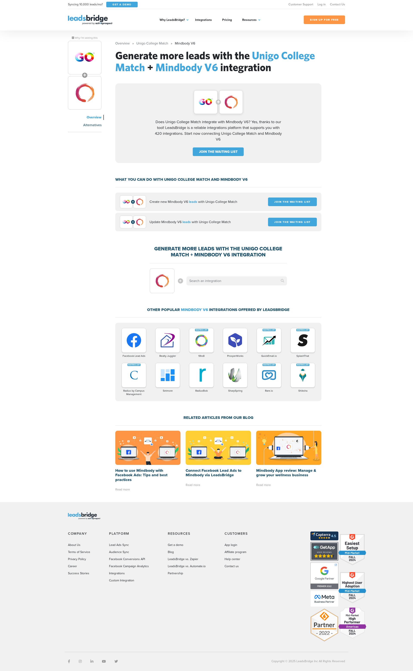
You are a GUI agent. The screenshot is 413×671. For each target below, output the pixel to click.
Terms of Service (79, 552)
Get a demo (175, 545)
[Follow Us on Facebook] (69, 661)
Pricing (227, 20)
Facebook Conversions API (127, 559)
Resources (249, 20)
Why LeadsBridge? (172, 20)
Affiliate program (235, 552)
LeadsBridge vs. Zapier (183, 559)
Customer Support (300, 4)
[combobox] (236, 280)
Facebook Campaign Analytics (129, 566)
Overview (94, 117)
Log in (321, 4)
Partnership (175, 573)
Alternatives (92, 125)
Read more (122, 489)
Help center (232, 559)
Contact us (232, 566)
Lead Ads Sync (119, 545)
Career (72, 566)
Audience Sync (119, 552)
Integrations (203, 20)
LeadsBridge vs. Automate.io (187, 566)
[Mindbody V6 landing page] (85, 93)
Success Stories (78, 573)
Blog (171, 552)
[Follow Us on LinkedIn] (91, 661)
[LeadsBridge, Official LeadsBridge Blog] (90, 19)
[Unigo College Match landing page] (85, 57)
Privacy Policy (77, 559)
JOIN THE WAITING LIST (218, 151)
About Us (74, 545)
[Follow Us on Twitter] (116, 661)
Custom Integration (121, 580)
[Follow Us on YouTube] (104, 661)
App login (231, 545)
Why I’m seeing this (86, 38)
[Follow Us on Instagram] (80, 661)
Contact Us (337, 4)
